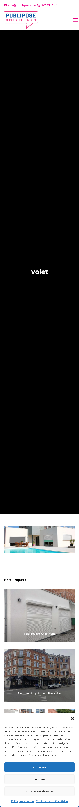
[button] (72, 719)
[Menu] (72, 20)
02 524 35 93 (50, 5)
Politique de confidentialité (52, 801)
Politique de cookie (22, 801)
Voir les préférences (40, 791)
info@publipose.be (21, 5)
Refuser (39, 779)
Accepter (39, 767)
